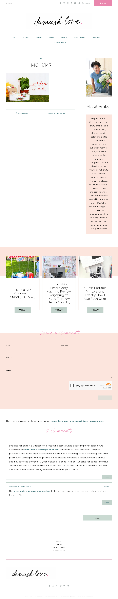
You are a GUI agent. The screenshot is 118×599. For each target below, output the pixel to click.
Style (51, 37)
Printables (80, 37)
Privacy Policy (59, 547)
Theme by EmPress (85, 597)
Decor (39, 37)
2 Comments (23, 113)
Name (8, 345)
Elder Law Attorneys (18, 441)
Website (9, 370)
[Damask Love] (31, 578)
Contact (59, 544)
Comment (65, 345)
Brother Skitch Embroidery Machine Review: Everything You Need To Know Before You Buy (59, 293)
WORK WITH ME (59, 550)
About (59, 541)
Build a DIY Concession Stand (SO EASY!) (23, 293)
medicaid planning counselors (32, 491)
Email (9, 357)
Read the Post (22, 310)
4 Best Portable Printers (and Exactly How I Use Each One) (95, 293)
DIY (15, 37)
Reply (106, 477)
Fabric (64, 37)
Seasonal (59, 42)
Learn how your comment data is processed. (78, 421)
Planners (97, 37)
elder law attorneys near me (41, 449)
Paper (26, 37)
